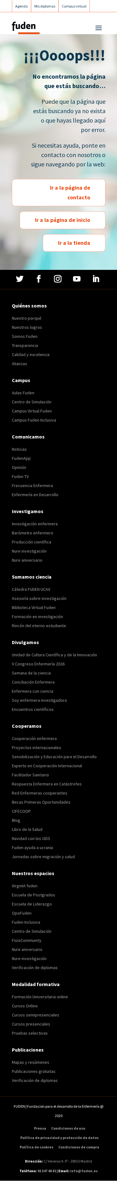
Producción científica (31, 542)
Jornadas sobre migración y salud (43, 856)
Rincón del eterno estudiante (39, 625)
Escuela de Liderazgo (32, 904)
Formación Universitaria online (40, 997)
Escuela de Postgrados (33, 895)
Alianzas (19, 363)
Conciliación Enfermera (33, 682)
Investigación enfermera (35, 524)
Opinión (19, 467)
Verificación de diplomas (35, 967)
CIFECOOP (21, 811)
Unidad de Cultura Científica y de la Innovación (54, 655)
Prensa (40, 1128)
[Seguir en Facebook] (39, 278)
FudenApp (21, 458)
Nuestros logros (27, 327)
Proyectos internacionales (36, 747)
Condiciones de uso (68, 1128)
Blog (16, 820)
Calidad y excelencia (31, 354)
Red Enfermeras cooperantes (39, 793)
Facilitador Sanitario (30, 775)
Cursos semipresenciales (35, 1015)
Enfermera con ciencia (32, 691)
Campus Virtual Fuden (32, 411)
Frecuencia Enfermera (32, 485)
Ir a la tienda (74, 242)
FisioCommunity (26, 940)
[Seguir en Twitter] (20, 278)
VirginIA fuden (24, 886)
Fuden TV (20, 476)
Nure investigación (29, 551)
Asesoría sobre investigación (39, 598)
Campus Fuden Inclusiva (34, 420)
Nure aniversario (27, 560)
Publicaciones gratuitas (34, 1071)
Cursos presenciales (31, 1024)
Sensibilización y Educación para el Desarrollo (54, 756)
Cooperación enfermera (34, 738)
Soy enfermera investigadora (39, 700)
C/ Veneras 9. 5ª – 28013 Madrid (67, 1161)
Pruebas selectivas (30, 1033)
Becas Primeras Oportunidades (41, 802)
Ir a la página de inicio (62, 219)
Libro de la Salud (27, 829)
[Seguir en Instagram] (58, 278)
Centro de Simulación (31, 402)
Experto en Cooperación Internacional (47, 766)
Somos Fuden (24, 336)
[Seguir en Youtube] (77, 278)
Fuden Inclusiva (26, 922)
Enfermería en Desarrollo (35, 494)
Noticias (19, 449)
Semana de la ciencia (31, 673)
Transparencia (25, 345)
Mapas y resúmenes (30, 1062)
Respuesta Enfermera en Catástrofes (47, 784)
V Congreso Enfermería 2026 (38, 664)
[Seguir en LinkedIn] (96, 278)
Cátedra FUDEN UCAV (31, 589)
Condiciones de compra (78, 1147)
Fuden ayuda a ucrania (32, 847)
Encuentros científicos (33, 709)
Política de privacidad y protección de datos (59, 1138)
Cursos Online (25, 1006)
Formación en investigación (37, 616)
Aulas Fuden (23, 393)
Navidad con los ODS (31, 838)
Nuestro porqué (26, 318)
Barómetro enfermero (32, 533)
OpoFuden (22, 913)
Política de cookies (36, 1147)
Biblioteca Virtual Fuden (34, 607)
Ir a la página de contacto (70, 192)
